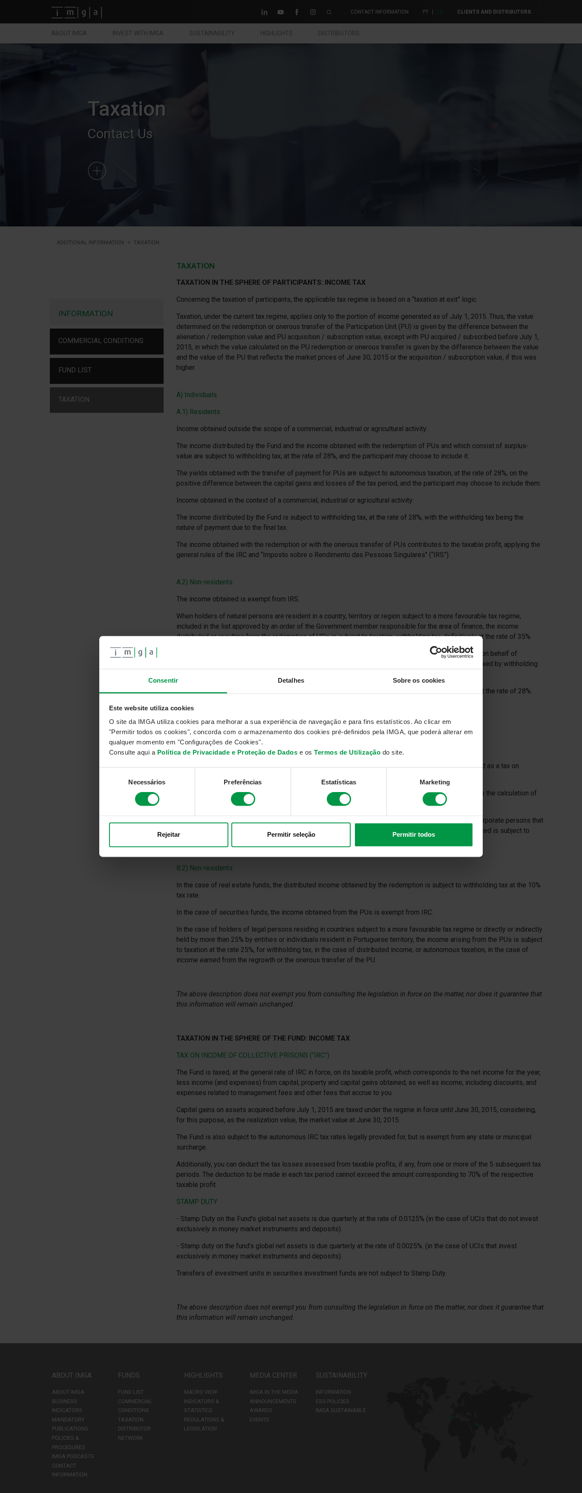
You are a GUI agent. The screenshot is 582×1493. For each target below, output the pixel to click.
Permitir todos (413, 834)
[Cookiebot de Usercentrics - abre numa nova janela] (436, 652)
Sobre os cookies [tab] (419, 680)
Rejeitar (168, 834)
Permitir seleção (291, 834)
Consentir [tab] (163, 680)
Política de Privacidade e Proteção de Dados (227, 752)
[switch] (243, 799)
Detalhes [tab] (291, 680)
